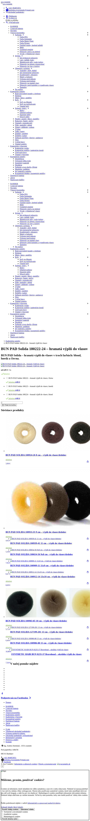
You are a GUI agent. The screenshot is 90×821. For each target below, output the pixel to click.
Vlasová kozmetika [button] (17, 33)
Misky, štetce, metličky (23, 98)
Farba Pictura (25, 43)
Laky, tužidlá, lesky (27, 60)
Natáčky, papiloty (21, 134)
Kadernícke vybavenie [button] (18, 146)
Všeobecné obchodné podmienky (18, 731)
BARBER (14, 26)
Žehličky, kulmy (21, 136)
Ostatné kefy (24, 106)
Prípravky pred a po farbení (30, 52)
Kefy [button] (17, 100)
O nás (8, 729)
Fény (17, 140)
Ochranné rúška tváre (23, 161)
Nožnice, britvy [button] (21, 108)
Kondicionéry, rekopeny (29, 75)
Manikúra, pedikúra (22, 169)
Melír (22, 47)
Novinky (13, 31)
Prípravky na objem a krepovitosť (32, 64)
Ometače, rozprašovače (23, 123)
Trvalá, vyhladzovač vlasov (30, 54)
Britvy (22, 110)
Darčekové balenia (17, 176)
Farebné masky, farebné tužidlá (31, 45)
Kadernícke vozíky (22, 148)
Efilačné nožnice (26, 113)
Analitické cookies (10, 814)
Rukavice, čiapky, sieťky (24, 121)
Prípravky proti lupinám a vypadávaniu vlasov (37, 85)
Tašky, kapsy (20, 131)
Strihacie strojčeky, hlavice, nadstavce (29, 138)
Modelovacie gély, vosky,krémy (31, 62)
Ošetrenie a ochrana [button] (22, 68)
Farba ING (24, 37)
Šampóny (23, 87)
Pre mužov (19, 89)
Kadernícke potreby (13, 341)
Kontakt (9, 742)
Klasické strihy (25, 115)
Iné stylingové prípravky (29, 58)
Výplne (18, 129)
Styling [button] (18, 56)
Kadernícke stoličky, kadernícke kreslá (29, 150)
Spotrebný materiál (22, 163)
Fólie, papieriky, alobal (23, 125)
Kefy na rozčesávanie (28, 104)
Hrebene (18, 96)
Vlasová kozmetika (13, 713)
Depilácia (18, 165)
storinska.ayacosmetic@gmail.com (21, 10)
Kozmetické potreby (13, 719)
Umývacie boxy (21, 152)
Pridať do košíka (10, 405)
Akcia (12, 178)
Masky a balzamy (26, 77)
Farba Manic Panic (27, 41)
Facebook (7, 762)
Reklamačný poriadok (14, 738)
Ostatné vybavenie (22, 155)
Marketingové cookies (12, 816)
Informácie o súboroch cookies (25, 764)
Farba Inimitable (26, 39)
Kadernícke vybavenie (14, 717)
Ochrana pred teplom (27, 81)
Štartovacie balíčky (17, 180)
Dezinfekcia (19, 159)
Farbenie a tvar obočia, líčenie (26, 167)
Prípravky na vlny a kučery (30, 66)
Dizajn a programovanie (47, 764)
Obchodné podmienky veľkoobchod (19, 736)
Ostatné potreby (21, 144)
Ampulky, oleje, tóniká (28, 71)
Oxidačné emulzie (26, 50)
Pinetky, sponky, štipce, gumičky (27, 119)
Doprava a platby (12, 740)
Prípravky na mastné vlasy (29, 83)
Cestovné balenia (16, 29)
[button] (11, 16)
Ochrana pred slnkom (28, 79)
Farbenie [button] (18, 35)
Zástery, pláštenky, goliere (24, 127)
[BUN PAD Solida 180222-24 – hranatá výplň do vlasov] (22, 364)
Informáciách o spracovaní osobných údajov (44, 803)
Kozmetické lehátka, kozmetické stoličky (30, 173)
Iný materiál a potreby (23, 171)
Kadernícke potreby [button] (17, 92)
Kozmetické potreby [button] (17, 157)
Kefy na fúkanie (26, 102)
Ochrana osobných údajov (15, 733)
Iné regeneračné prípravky (29, 73)
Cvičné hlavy (20, 142)
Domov (8, 702)
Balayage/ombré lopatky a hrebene (28, 94)
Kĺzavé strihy (25, 117)
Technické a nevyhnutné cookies (16, 812)
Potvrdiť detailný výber (9, 819)
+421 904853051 (14, 8)
